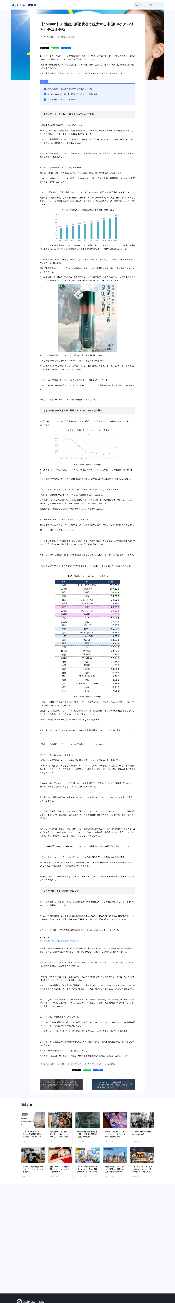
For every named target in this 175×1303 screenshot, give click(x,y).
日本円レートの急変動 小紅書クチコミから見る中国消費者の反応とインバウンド (87, 1169)
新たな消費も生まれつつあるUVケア (63, 99)
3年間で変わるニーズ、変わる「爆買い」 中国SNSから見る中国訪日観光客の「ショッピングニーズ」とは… (115, 1169)
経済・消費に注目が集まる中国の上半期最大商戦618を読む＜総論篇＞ (87, 1134)
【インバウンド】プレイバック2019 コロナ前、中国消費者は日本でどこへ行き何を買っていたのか (142, 1169)
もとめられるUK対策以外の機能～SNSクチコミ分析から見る (74, 94)
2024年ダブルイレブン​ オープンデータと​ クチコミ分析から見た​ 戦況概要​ (115, 1134)
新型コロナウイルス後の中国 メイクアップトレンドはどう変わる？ (60, 1169)
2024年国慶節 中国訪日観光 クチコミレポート (142, 1133)
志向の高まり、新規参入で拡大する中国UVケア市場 (70, 89)
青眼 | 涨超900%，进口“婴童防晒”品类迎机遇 (59, 941)
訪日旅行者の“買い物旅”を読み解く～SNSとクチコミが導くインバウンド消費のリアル (60, 1134)
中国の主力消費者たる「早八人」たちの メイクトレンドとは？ (33, 1169)
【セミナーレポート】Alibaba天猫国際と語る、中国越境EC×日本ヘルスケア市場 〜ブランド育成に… (33, 1134)
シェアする (66, 48)
